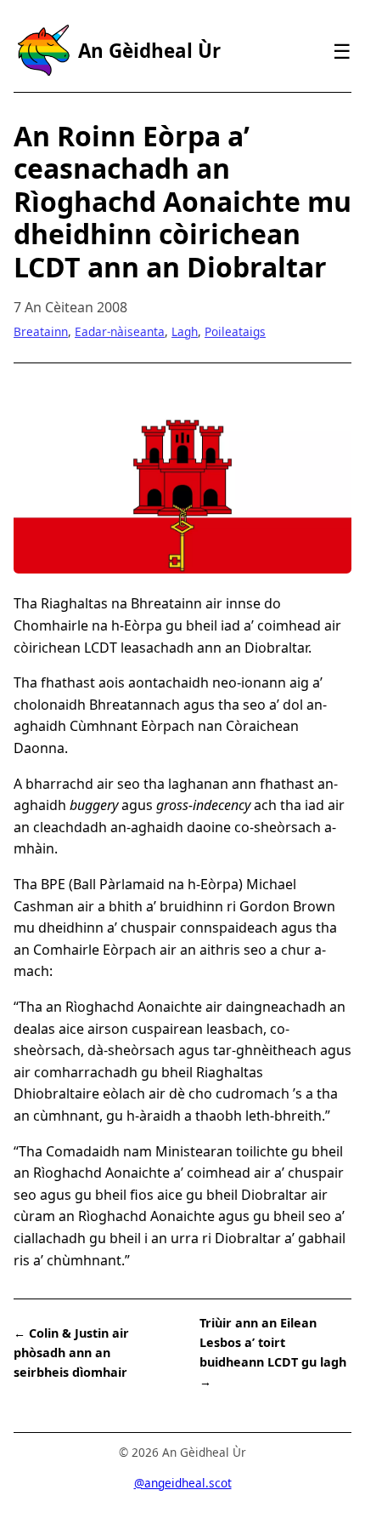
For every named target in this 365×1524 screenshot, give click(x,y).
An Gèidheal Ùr (149, 50)
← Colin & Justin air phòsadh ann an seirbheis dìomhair (71, 1352)
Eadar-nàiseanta (120, 331)
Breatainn (41, 331)
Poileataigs (235, 331)
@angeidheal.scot (183, 1483)
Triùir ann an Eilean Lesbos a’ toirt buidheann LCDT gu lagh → (272, 1352)
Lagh (184, 331)
